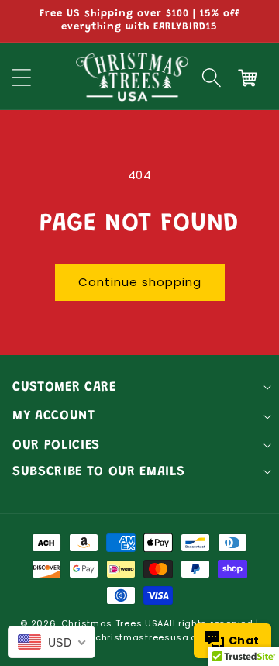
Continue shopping (140, 282)
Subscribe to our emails (98, 472)
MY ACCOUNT (53, 416)
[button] (211, 77)
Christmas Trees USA (112, 623)
